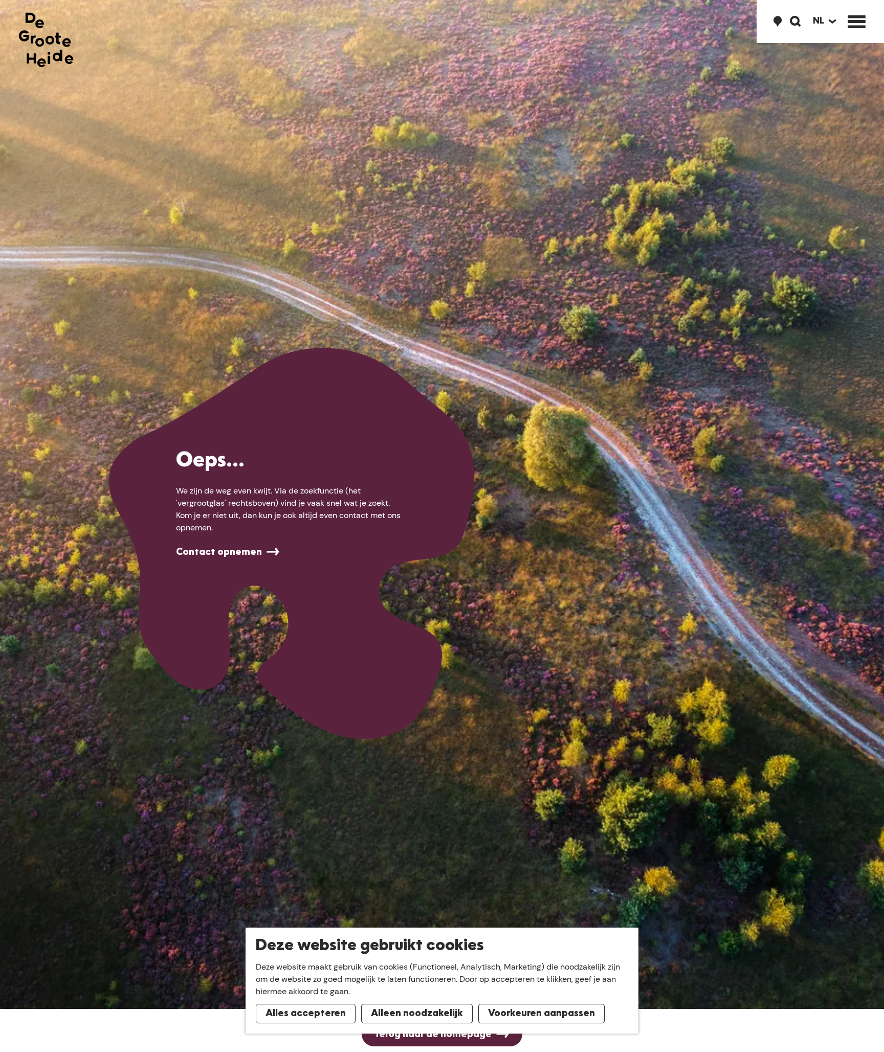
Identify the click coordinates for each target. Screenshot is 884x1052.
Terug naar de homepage (433, 1034)
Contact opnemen (219, 552)
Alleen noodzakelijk (417, 1013)
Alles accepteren (306, 1013)
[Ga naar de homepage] (46, 40)
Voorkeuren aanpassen (541, 1013)
